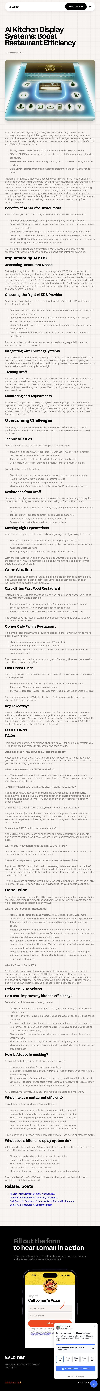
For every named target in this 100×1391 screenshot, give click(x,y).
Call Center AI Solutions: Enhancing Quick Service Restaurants (42, 1201)
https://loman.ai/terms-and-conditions (41, 1334)
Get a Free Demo (76, 6)
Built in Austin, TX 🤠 (13, 1382)
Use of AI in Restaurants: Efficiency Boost (31, 1204)
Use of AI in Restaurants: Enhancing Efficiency (33, 1197)
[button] (90, 6)
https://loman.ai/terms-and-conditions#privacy (42, 1333)
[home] (14, 6)
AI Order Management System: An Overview (32, 1193)
